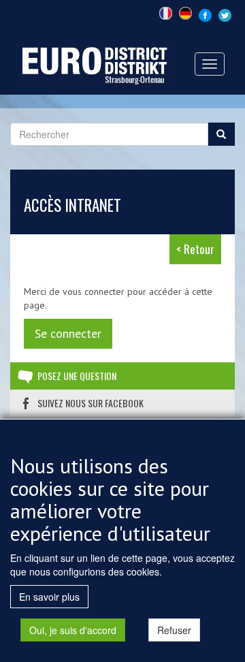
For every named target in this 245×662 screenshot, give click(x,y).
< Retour (195, 248)
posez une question (76, 375)
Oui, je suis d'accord (72, 630)
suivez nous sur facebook (90, 403)
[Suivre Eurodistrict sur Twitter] (224, 13)
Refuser (174, 630)
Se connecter (68, 333)
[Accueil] (97, 62)
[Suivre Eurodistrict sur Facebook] (205, 13)
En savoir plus (49, 596)
